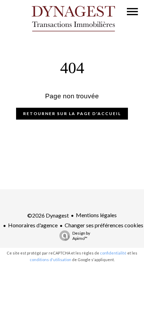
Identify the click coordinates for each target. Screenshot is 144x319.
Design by (81, 235)
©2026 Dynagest (48, 215)
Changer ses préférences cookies (104, 225)
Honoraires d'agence (33, 225)
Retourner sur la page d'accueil (72, 113)
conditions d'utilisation (50, 259)
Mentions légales (96, 215)
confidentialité (113, 253)
